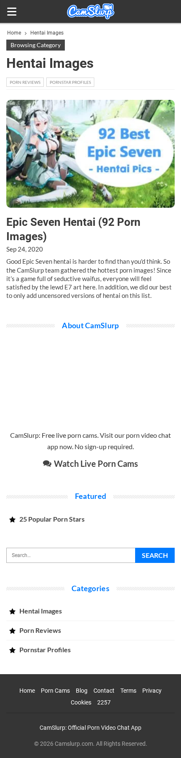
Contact (103, 690)
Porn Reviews (25, 82)
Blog (82, 690)
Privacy (152, 690)
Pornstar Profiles (70, 82)
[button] (11, 11)
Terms (128, 690)
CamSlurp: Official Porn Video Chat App (90, 727)
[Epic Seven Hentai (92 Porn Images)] (90, 154)
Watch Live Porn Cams (95, 463)
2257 (104, 702)
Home (27, 690)
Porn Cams (55, 690)
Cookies (81, 702)
